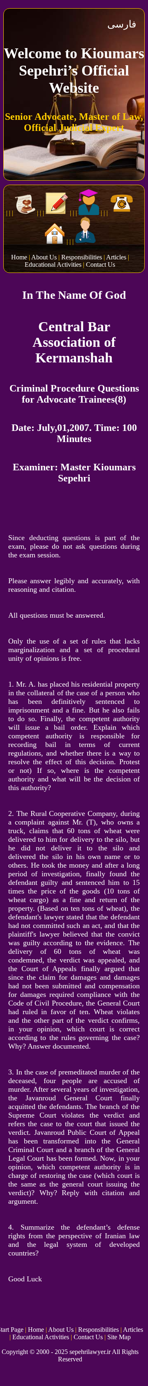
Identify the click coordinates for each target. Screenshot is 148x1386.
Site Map (119, 1336)
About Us (44, 257)
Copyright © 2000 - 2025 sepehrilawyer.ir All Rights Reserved (70, 1355)
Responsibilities (81, 257)
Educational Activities (53, 264)
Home (19, 257)
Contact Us (100, 264)
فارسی (121, 24)
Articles (116, 257)
